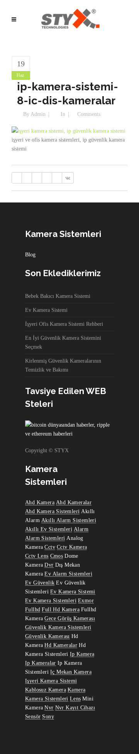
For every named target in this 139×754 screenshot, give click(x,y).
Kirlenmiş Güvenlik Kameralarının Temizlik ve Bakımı (63, 365)
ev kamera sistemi (72, 592)
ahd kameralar (74, 502)
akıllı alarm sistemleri (68, 520)
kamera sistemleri (46, 699)
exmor (86, 601)
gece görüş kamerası (69, 618)
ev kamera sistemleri (50, 601)
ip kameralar (40, 663)
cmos (56, 556)
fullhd (32, 609)
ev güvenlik (39, 583)
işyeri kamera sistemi (51, 681)
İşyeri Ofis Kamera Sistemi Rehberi (64, 324)
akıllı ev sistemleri (48, 529)
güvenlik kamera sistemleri (58, 627)
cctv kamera (72, 547)
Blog (30, 255)
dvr (48, 565)
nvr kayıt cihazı (75, 708)
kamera (76, 690)
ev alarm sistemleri (68, 574)
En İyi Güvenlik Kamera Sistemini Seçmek (63, 342)
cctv (49, 547)
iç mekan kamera (71, 672)
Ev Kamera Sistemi (46, 310)
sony (48, 716)
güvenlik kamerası (47, 636)
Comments (88, 114)
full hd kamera (61, 609)
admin (38, 114)
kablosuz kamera (45, 690)
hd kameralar (60, 645)
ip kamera (82, 654)
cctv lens (37, 556)
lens (75, 699)
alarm (81, 529)
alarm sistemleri (45, 538)
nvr (48, 708)
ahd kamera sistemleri (52, 511)
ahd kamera (39, 502)
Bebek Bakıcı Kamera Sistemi (57, 296)
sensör (33, 716)
